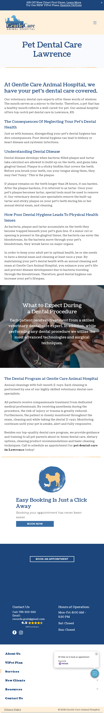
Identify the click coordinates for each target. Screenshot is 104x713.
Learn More (73, 2)
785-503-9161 (27, 612)
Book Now (35, 523)
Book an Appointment (52, 559)
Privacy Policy (12, 709)
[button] (95, 673)
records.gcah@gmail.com (28, 619)
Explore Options (71, 5)
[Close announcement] (101, 2)
